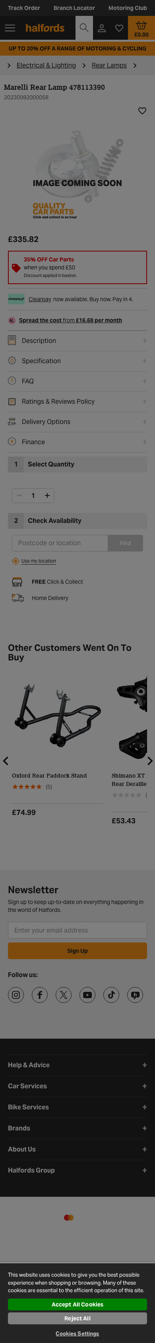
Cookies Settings (77, 1333)
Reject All (77, 1318)
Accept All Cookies (78, 1304)
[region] (77, 1302)
